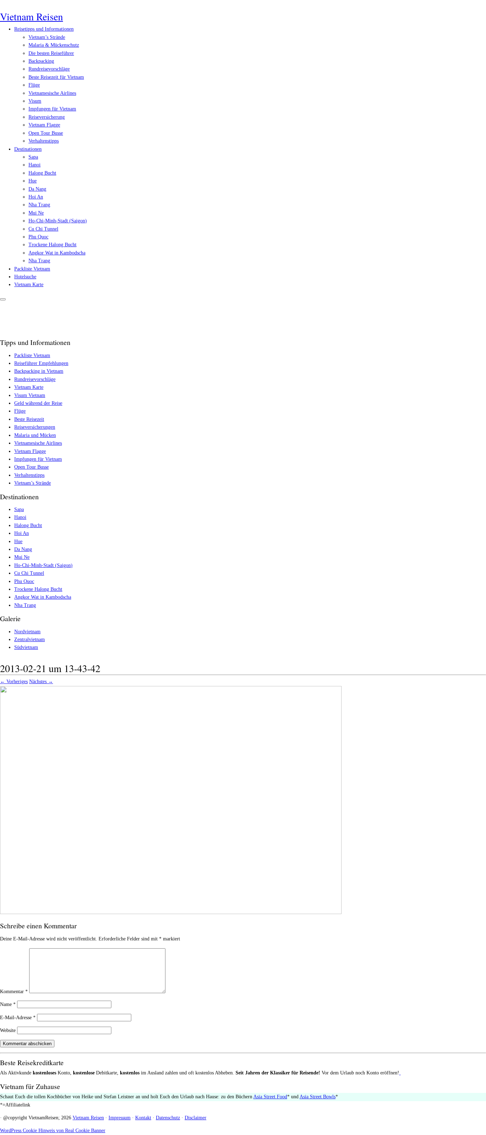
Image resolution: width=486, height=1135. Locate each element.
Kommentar (14, 991)
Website (8, 1030)
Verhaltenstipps (43, 141)
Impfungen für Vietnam (52, 109)
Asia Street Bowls (318, 1096)
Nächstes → (41, 681)
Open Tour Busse (45, 133)
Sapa (33, 157)
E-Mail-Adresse (18, 1017)
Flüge (34, 85)
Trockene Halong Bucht (52, 244)
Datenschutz (168, 1117)
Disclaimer (195, 1117)
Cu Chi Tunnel (43, 229)
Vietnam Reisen (31, 16)
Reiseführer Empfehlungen (41, 363)
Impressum (120, 1117)
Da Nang (37, 189)
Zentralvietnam (29, 639)
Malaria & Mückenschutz (53, 45)
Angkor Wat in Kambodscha (56, 253)
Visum (34, 101)
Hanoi (34, 164)
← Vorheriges (14, 681)
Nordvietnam (27, 631)
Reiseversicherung (46, 117)
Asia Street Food (270, 1096)
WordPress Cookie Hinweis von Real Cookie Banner (52, 1130)
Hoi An (35, 197)
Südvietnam (26, 647)
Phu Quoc (38, 236)
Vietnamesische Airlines (52, 93)
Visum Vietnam (29, 395)
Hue (32, 181)
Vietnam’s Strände (46, 37)
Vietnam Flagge (44, 125)
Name (8, 1004)
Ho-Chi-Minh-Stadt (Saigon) (57, 220)
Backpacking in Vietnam (38, 371)
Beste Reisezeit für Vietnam (56, 77)
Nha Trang (39, 204)
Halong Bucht (42, 173)
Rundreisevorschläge (49, 69)
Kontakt (143, 1117)
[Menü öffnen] (3, 299)
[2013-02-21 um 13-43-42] (171, 912)
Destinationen (28, 149)
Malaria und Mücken (35, 435)
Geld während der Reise (38, 403)
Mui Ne (36, 213)
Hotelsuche (25, 276)
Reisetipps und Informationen (44, 29)
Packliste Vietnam (32, 269)
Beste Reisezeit (29, 419)
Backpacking (41, 61)
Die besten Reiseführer (51, 53)
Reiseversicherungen (34, 427)
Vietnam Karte (28, 284)
